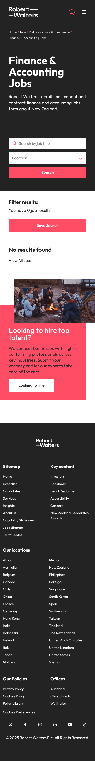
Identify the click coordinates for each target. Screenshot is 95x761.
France (8, 604)
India (6, 625)
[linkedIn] (55, 724)
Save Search (47, 225)
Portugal (55, 582)
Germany (10, 611)
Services (9, 498)
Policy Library (13, 703)
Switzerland (58, 611)
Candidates (11, 491)
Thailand (56, 625)
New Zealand (59, 567)
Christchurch (60, 696)
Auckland (57, 689)
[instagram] (40, 724)
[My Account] (72, 11)
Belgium (9, 574)
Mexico (54, 560)
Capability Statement (19, 520)
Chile (7, 589)
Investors (57, 476)
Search (47, 172)
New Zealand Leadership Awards (69, 515)
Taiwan (54, 618)
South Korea (58, 596)
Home (7, 476)
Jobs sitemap (13, 527)
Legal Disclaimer (63, 491)
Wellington (58, 703)
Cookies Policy (14, 696)
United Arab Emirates (65, 640)
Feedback (58, 484)
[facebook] (25, 724)
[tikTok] (84, 724)
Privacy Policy (13, 689)
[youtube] (70, 724)
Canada (9, 582)
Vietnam (55, 662)
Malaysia (9, 662)
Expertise (10, 484)
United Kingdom (61, 647)
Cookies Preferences (19, 712)
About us (9, 513)
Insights (9, 505)
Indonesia (10, 633)
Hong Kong (11, 618)
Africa (7, 560)
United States (59, 655)
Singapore (57, 589)
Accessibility (59, 498)
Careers (56, 505)
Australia (10, 567)
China (7, 596)
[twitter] (10, 724)
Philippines (57, 574)
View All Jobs (20, 260)
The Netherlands (62, 633)
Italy (6, 647)
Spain (53, 604)
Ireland (8, 640)
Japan (7, 655)
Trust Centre (12, 535)
